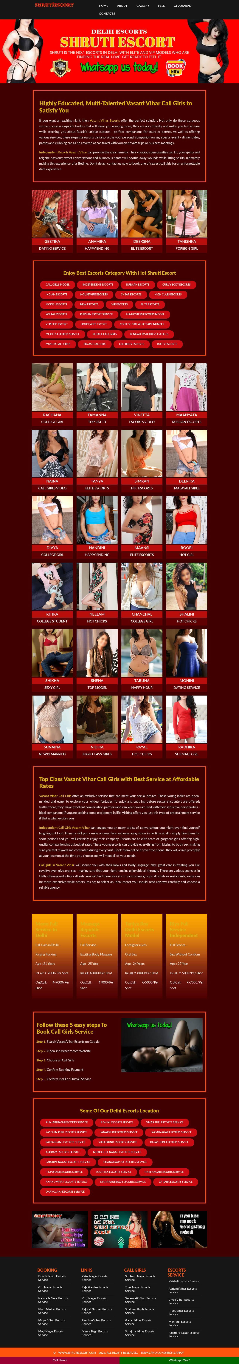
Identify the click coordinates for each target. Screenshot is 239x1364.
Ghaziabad (182, 5)
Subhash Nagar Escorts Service (140, 1278)
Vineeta (142, 415)
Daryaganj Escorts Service (65, 1192)
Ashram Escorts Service (63, 1152)
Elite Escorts (150, 304)
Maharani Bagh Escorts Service (123, 1182)
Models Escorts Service (63, 334)
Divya (52, 548)
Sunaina (52, 747)
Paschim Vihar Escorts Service (96, 1322)
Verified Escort (57, 324)
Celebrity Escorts (131, 344)
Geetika (52, 241)
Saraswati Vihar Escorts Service (140, 1300)
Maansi (142, 548)
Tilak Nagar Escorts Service (137, 1289)
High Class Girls (97, 754)
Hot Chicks (97, 621)
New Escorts (89, 304)
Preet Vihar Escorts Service (181, 1312)
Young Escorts (56, 314)
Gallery (142, 5)
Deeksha (141, 241)
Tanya (97, 481)
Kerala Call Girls (105, 334)
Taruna (142, 681)
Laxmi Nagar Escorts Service (171, 1132)
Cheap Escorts (131, 294)
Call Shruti (60, 1360)
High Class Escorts (168, 294)
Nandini (97, 548)
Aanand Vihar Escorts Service (183, 1290)
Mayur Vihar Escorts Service (51, 1322)
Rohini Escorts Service (117, 1122)
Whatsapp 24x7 (179, 1360)
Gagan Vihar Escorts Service (138, 1322)
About (122, 5)
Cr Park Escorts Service (176, 1182)
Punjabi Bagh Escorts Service (67, 1122)
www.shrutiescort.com (77, 1352)
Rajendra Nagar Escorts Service (184, 1334)
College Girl (52, 422)
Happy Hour (142, 688)
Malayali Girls (187, 488)
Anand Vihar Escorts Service (66, 1182)
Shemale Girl (186, 754)
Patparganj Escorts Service (65, 1142)
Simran (142, 481)
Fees (161, 5)
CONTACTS (107, 13)
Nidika (97, 747)
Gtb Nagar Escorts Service (50, 1289)
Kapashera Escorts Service (169, 1142)
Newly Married (52, 754)
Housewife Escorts (94, 294)
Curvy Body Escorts (176, 284)
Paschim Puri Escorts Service (66, 1132)
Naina (52, 481)
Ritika (52, 614)
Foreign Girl (187, 248)
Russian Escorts (137, 284)
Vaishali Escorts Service (184, 1281)
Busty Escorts (167, 344)
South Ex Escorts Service (113, 1172)
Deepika (187, 481)
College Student (52, 621)
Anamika (97, 241)
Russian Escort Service (96, 314)
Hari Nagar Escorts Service (164, 1172)
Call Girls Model (57, 284)
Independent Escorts (98, 284)
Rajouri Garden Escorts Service (97, 1311)
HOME (103, 5)
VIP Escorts (119, 304)
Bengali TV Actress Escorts (149, 334)
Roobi (187, 548)
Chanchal (142, 614)
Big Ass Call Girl (94, 344)
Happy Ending (97, 248)
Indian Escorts (56, 294)
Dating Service (52, 248)
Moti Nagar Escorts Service (51, 1333)
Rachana (52, 415)
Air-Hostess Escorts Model (145, 314)
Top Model (97, 688)
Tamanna (97, 415)
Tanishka (187, 241)
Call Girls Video (52, 488)
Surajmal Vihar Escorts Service (140, 1333)
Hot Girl (186, 555)
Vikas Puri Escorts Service (164, 1122)
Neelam (97, 614)
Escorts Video (142, 422)
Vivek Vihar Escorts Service (181, 1301)
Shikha (52, 681)
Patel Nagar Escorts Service (95, 1278)
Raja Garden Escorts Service (95, 1289)
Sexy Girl (52, 688)
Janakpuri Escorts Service (119, 1132)
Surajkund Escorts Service (117, 1142)
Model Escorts (56, 304)
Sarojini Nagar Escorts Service (68, 1162)
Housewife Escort (94, 324)
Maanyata (186, 415)
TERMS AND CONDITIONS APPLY (162, 1352)
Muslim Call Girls (58, 344)
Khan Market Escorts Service (52, 1311)
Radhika (186, 747)
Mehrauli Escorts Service (180, 1323)
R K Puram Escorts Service (64, 1172)
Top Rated (97, 422)
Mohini (187, 681)
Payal (142, 747)
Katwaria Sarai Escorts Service (53, 1300)
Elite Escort (142, 248)
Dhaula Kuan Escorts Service (52, 1278)
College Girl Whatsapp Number (142, 324)
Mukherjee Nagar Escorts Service (117, 1152)
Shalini (187, 614)
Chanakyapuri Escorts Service (125, 1162)
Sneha (97, 681)
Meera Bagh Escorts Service (95, 1333)
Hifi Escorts (142, 488)
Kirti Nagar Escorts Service (94, 1300)
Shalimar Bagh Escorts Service (139, 1311)
